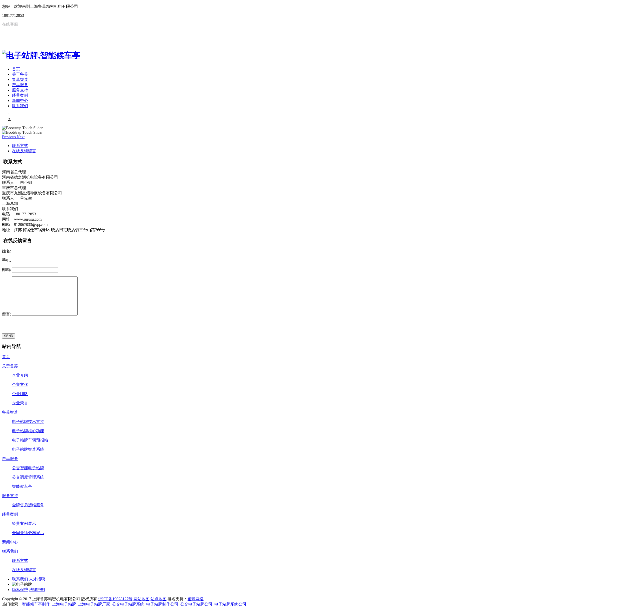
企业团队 (20, 394)
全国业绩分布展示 (28, 533)
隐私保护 (20, 589)
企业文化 (20, 384)
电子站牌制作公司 (162, 604)
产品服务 (20, 85)
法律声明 (37, 589)
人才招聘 (37, 579)
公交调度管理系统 (28, 477)
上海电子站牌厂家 (94, 604)
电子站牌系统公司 (230, 604)
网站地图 (141, 599)
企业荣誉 (20, 403)
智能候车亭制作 (36, 604)
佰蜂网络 (196, 599)
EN (28, 42)
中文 (19, 42)
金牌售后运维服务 (28, 505)
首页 (16, 69)
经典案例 (20, 95)
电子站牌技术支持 (28, 421)
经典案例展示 (24, 523)
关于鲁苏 (20, 74)
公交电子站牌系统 (128, 604)
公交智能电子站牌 (28, 468)
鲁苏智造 (20, 79)
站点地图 (158, 599)
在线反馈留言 (24, 151)
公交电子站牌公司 (196, 604)
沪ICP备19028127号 (115, 599)
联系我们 (20, 106)
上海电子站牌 (64, 604)
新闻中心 (20, 100)
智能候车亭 (22, 486)
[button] (9, 137)
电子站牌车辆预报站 (30, 440)
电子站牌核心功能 (28, 431)
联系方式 (20, 145)
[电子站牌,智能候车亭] (41, 55)
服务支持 (20, 90)
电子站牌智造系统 (28, 449)
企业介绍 (20, 375)
